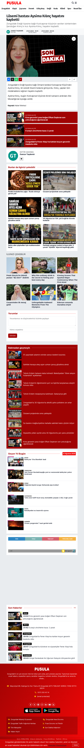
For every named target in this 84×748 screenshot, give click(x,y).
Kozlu (55, 8)
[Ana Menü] (76, 3)
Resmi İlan (78, 8)
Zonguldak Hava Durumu (55, 719)
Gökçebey (40, 8)
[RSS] (53, 704)
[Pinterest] (38, 704)
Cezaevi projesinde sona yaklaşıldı (56, 192)
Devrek (31, 8)
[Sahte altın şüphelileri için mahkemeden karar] (24, 234)
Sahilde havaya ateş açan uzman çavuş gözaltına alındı (23, 219)
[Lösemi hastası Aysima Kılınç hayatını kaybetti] (42, 56)
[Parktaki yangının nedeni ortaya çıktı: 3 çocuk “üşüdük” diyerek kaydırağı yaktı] (59, 234)
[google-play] (51, 710)
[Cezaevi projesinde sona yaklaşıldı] (59, 180)
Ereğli (49, 8)
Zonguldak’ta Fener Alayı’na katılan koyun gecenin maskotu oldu (46, 637)
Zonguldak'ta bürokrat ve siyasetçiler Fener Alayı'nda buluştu (48, 648)
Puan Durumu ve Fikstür (54, 723)
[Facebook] (30, 704)
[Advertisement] (42, 579)
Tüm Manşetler (16, 728)
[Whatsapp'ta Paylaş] (16, 79)
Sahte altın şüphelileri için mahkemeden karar (24, 246)
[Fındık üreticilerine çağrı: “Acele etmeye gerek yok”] (24, 180)
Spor (69, 8)
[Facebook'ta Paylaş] (8, 79)
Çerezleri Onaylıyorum (57, 745)
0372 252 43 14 (43, 692)
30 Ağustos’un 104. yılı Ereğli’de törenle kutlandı (59, 219)
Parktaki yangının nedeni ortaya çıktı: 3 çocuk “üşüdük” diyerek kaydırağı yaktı (58, 246)
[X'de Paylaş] (12, 79)
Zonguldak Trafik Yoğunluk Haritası (23, 723)
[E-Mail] (21, 159)
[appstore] (32, 710)
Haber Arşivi (15, 732)
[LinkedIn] (46, 704)
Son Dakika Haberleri (52, 728)
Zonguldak (6, 8)
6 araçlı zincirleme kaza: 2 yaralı (39, 628)
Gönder (13, 336)
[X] (34, 704)
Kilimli (62, 8)
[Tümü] (75, 608)
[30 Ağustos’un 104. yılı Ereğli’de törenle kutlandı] (59, 207)
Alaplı (14, 8)
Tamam (75, 745)
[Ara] (73, 3)
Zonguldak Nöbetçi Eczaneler (21, 719)
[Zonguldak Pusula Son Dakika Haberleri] (14, 2)
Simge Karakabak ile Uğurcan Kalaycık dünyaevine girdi (49, 658)
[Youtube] (49, 704)
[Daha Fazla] (20, 79)
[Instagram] (42, 704)
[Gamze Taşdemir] (13, 156)
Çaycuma (22, 8)
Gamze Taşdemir (27, 154)
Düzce (26, 624)
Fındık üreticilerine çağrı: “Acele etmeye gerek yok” (24, 193)
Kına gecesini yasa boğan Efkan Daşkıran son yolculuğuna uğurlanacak (44, 617)
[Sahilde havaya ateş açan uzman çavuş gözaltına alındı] (24, 207)
